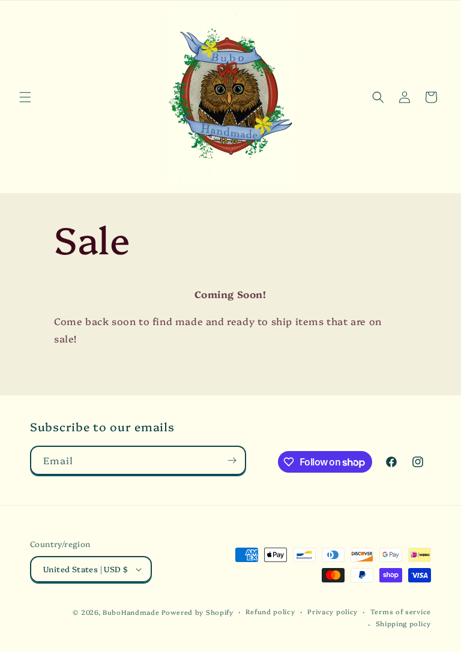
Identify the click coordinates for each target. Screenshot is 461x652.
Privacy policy (332, 611)
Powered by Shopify (197, 612)
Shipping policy (404, 623)
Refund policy (270, 611)
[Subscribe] (231, 460)
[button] (25, 97)
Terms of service (400, 611)
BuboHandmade (131, 612)
